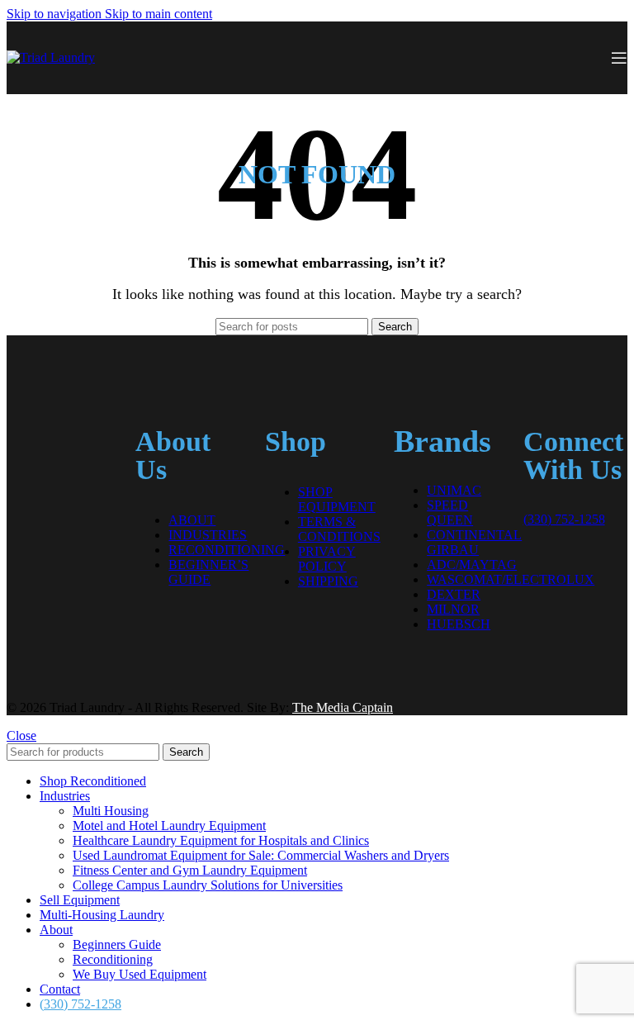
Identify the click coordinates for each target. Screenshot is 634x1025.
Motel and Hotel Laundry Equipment (169, 826)
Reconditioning (226, 550)
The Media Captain (342, 707)
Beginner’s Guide (208, 572)
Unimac (454, 490)
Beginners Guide (117, 944)
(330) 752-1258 (564, 519)
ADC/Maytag (472, 565)
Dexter (453, 594)
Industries (207, 535)
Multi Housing (111, 811)
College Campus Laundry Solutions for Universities (208, 885)
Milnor (453, 609)
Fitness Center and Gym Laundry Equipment (190, 870)
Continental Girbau (474, 542)
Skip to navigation (56, 14)
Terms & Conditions (339, 529)
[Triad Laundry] (58, 422)
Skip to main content (158, 14)
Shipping (328, 581)
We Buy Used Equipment (139, 974)
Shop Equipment (337, 499)
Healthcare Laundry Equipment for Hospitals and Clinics (221, 840)
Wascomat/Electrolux (510, 579)
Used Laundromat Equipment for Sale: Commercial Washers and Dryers (261, 855)
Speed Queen (450, 512)
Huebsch (458, 624)
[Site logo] (51, 57)
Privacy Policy (327, 558)
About (191, 520)
